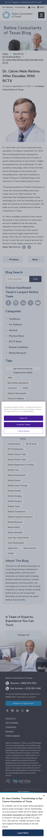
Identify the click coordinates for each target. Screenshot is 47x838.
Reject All (23, 418)
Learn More (22, 833)
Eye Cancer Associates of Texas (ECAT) (20, 814)
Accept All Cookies (23, 425)
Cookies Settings (23, 431)
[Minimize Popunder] (44, 795)
